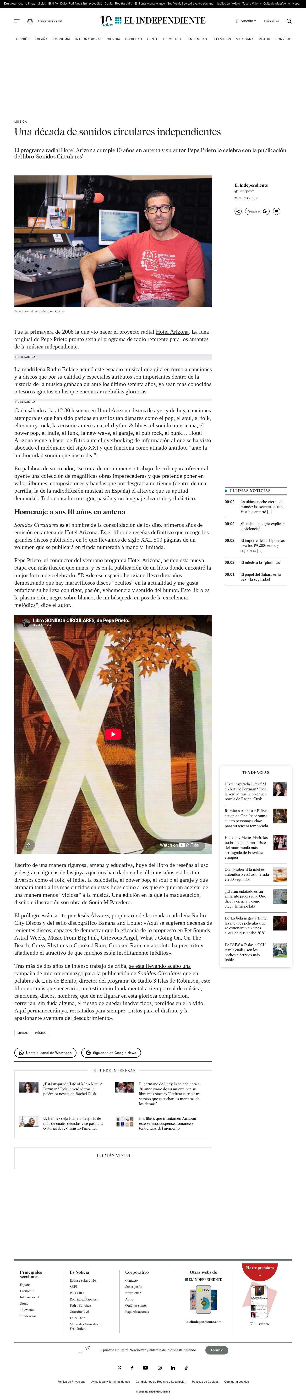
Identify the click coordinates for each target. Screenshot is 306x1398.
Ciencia (113, 39)
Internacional (88, 39)
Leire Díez (77, 1318)
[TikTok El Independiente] (186, 1369)
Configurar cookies (236, 1381)
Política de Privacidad (71, 1381)
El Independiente (251, 185)
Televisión (221, 39)
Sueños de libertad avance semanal (190, 3)
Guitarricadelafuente (276, 3)
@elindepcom (244, 191)
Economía (61, 39)
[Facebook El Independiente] (132, 1368)
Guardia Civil (79, 1312)
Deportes (172, 39)
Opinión (23, 39)
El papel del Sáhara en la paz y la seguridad (260, 577)
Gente (152, 39)
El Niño (53, 3)
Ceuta (109, 3)
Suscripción (133, 1287)
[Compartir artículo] (238, 211)
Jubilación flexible (228, 3)
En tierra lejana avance (150, 3)
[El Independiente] (153, 21)
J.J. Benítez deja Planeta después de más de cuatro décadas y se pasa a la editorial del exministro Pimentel (73, 1123)
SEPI (73, 1287)
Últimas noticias (35, 3)
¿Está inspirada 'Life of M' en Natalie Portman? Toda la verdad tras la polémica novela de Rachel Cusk (72, 1089)
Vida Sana (245, 39)
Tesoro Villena (251, 3)
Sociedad (133, 39)
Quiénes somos (136, 1305)
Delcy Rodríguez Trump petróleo (81, 3)
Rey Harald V (123, 3)
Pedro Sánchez (80, 1305)
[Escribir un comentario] (276, 211)
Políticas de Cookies (205, 1381)
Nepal (296, 3)
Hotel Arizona (172, 332)
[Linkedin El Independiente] (173, 1368)
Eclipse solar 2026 (83, 1280)
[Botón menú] (17, 21)
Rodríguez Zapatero (84, 1299)
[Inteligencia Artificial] (203, 1312)
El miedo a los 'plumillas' (260, 562)
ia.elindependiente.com (204, 1322)
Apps (129, 1299)
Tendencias (196, 39)
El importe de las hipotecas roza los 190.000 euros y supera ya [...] (262, 545)
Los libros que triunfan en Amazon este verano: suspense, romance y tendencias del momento (167, 1123)
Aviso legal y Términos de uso (110, 1381)
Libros (22, 1032)
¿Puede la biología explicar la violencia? (262, 526)
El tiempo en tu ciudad (49, 21)
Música (20, 121)
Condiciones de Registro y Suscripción (161, 1381)
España (41, 39)
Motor (264, 39)
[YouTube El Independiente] (145, 1368)
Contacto (131, 1280)
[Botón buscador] (289, 21)
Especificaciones (137, 1312)
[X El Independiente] (119, 1368)
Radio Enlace (62, 369)
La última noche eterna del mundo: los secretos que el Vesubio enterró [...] (262, 507)
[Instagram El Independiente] (160, 1368)
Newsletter (133, 1293)
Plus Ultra (77, 1293)
